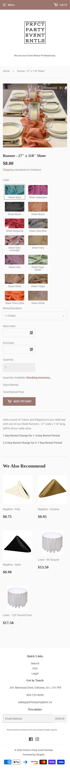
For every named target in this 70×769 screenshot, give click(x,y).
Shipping (8, 169)
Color (6, 180)
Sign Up (60, 718)
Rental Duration (12, 308)
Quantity (8, 359)
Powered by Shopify (34, 754)
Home (6, 71)
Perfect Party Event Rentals (38, 750)
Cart (63, 4)
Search (35, 663)
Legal (35, 673)
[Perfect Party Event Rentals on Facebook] (31, 739)
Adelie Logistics (51, 730)
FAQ (35, 668)
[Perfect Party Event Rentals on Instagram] (37, 739)
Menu (11, 4)
